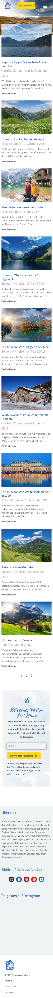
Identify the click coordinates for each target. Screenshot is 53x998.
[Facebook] (19, 879)
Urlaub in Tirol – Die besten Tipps (22, 139)
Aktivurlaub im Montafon (17, 567)
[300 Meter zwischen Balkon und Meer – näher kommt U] (13, 908)
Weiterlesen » (8, 93)
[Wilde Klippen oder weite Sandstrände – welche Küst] (39, 924)
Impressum (9, 992)
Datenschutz (10, 986)
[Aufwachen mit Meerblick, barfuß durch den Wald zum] (39, 939)
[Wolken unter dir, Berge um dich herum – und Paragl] (13, 939)
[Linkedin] (41, 879)
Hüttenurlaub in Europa (16, 640)
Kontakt (8, 981)
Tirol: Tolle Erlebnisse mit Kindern (23, 207)
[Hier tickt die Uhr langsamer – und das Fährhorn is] (39, 908)
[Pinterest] (26, 879)
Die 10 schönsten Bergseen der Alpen (25, 347)
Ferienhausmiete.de (10, 857)
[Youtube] (34, 879)
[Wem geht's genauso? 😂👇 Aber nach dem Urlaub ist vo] (13, 924)
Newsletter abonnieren (23, 755)
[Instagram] (11, 879)
